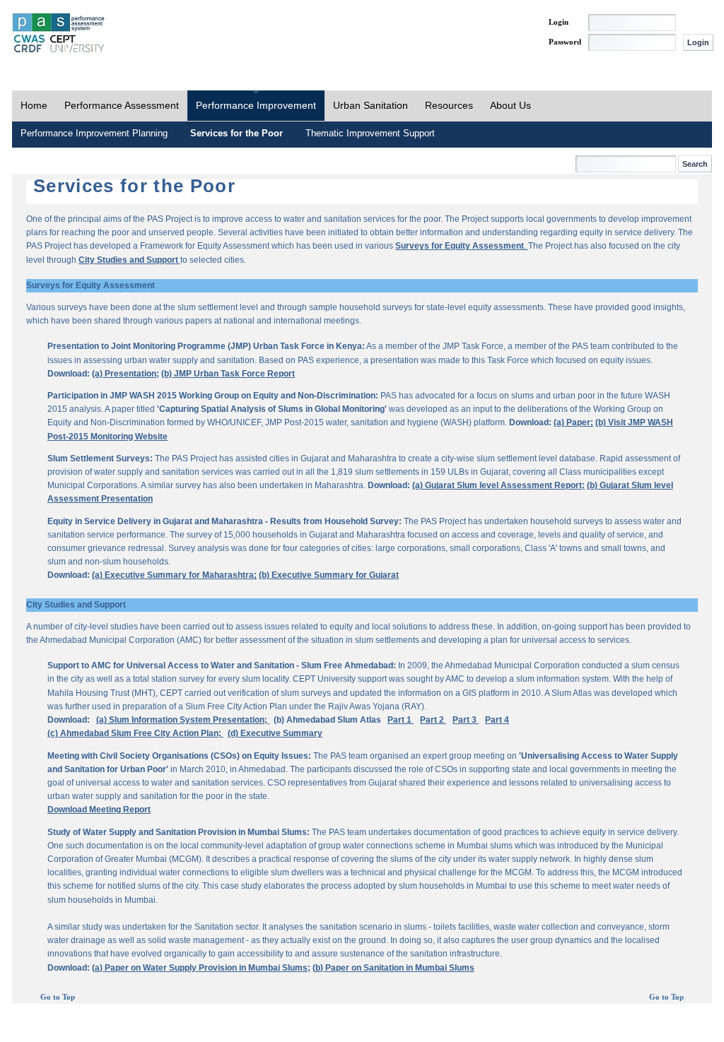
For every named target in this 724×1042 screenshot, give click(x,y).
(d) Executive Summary (275, 733)
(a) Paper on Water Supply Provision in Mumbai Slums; (201, 968)
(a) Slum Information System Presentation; (182, 720)
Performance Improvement (256, 105)
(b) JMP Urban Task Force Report (228, 374)
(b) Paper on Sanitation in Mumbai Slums (393, 968)
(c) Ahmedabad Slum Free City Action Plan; (135, 733)
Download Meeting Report (99, 810)
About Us (510, 105)
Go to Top (57, 997)
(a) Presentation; (125, 374)
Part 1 (400, 720)
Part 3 (465, 720)
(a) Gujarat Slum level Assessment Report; (498, 485)
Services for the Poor (236, 133)
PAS (59, 34)
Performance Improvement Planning (94, 133)
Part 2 (433, 720)
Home (34, 105)
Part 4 (497, 720)
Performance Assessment (121, 105)
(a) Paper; (573, 422)
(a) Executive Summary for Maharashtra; (174, 575)
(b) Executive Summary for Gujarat (329, 575)
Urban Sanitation (370, 105)
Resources (449, 105)
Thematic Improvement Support (370, 133)
